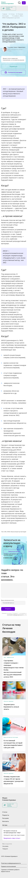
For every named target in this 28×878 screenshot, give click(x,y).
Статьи (4, 812)
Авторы (4, 825)
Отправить (8, 608)
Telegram (5, 849)
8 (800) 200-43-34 (11, 558)
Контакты (5, 821)
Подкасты (5, 815)
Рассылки (5, 818)
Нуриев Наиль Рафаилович (16, 47)
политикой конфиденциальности (15, 614)
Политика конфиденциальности (11, 863)
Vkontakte (5, 846)
